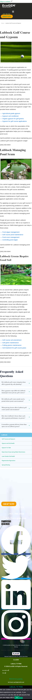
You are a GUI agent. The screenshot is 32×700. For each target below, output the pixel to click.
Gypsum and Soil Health (8, 443)
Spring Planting (6, 465)
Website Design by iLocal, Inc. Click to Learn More (16, 656)
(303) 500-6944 (16, 513)
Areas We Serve (25, 645)
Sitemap (16, 647)
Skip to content (5, 1)
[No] (21, 698)
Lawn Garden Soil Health (8, 456)
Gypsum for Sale (6, 447)
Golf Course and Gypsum (8, 439)
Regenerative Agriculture (8, 460)
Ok (17, 697)
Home (2, 23)
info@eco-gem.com (16, 518)
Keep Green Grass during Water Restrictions (13, 452)
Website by (16, 679)
